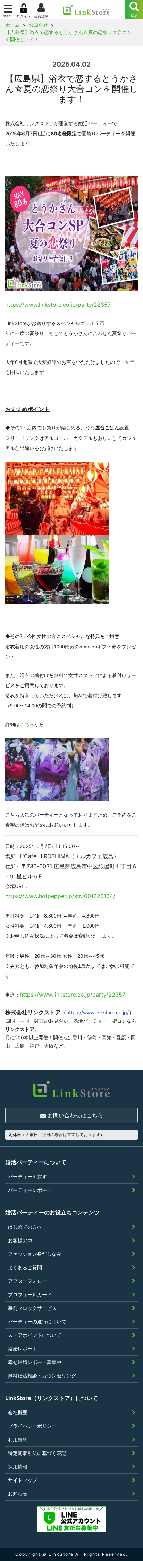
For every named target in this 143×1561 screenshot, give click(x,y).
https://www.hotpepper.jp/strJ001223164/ (60, 896)
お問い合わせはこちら (74, 1115)
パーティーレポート (30, 1190)
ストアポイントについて (34, 1335)
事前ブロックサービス (32, 1308)
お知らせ (17, 1493)
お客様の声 (20, 1240)
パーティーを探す (27, 1176)
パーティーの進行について (37, 1321)
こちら (27, 724)
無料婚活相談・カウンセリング (42, 1376)
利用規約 (17, 1439)
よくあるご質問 (25, 1267)
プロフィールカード (30, 1294)
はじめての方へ (25, 1227)
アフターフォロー (27, 1281)
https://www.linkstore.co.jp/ (97, 1012)
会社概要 (17, 1412)
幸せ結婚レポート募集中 (34, 1362)
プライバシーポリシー (32, 1426)
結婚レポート (22, 1348)
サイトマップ (22, 1480)
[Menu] (134, 9)
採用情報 (17, 1466)
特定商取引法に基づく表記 (37, 1453)
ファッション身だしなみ (34, 1254)
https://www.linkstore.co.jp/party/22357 (58, 304)
